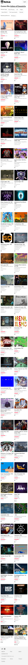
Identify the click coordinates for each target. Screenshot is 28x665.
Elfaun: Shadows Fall (5, 202)
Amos (15, 598)
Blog (20, 651)
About (3, 651)
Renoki (15, 349)
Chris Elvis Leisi (17, 370)
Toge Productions (17, 76)
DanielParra (3, 577)
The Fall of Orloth (18, 244)
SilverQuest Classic (5, 244)
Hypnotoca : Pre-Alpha (6, 453)
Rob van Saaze (3, 476)
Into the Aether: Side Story (20, 159)
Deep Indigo (3, 595)
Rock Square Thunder (5, 226)
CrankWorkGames (4, 496)
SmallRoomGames (17, 205)
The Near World (4, 556)
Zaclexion (2, 620)
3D (17, 9)
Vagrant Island (4, 286)
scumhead (16, 56)
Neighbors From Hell (5, 636)
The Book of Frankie (18, 307)
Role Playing (11, 9)
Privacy (20, 658)
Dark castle (3, 265)
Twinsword (16, 535)
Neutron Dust (3, 455)
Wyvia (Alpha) (17, 348)
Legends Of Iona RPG (5, 307)
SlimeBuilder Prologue (6, 223)
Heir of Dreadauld (18, 473)
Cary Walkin (16, 330)
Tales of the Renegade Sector (6, 413)
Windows (13, 15)
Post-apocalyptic (13, 12)
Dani (2, 34)
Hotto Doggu (16, 496)
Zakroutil (2, 141)
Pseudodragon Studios (18, 455)
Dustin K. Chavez (17, 143)
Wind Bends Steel (17, 289)
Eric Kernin (3, 517)
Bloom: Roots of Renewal (6, 117)
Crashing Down (17, 223)
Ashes (15, 494)
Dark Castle (3, 159)
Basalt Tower (16, 120)
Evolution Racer (17, 556)
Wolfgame (3, 247)
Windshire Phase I (5, 327)
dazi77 (2, 557)
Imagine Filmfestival (4, 98)
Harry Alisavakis (17, 537)
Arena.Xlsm (17, 327)
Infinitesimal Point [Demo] (20, 202)
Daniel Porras (3, 598)
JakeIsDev (3, 537)
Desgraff (2, 309)
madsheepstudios (17, 309)
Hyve (2, 330)
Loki (1, 162)
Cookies (3, 661)
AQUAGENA (3, 515)
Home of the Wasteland (6, 616)
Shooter (21, 12)
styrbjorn (16, 476)
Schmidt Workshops (18, 517)
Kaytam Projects (17, 435)
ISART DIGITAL (17, 411)
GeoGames (16, 617)
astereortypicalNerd (4, 638)
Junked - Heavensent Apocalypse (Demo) (19, 637)
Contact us (4, 653)
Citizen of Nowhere (5, 368)
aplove (2, 77)
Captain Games (17, 557)
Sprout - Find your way (19, 368)
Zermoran (3, 288)
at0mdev (2, 434)
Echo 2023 (16, 409)
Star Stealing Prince (18, 31)
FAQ (11, 651)
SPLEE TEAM (16, 163)
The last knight (17, 181)
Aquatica (16, 616)
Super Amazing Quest (5, 473)
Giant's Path (17, 74)
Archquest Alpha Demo (19, 453)
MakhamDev (16, 577)
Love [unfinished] (4, 388)
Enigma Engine (17, 117)
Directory (3, 658)
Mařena (2, 139)
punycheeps (3, 184)
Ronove (15, 34)
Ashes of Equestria (18, 6)
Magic (21, 9)
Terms (11, 658)
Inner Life (3, 52)
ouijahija (2, 53)
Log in (24, 1)
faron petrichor (17, 268)
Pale (15, 226)
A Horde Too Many (5, 348)
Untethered (16, 595)
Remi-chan (16, 640)
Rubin (15, 99)
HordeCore (3, 350)
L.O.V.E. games (3, 390)
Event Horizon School (18, 391)
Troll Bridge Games (17, 247)
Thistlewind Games (4, 204)
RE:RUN (2, 31)
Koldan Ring (3, 431)
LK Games (2, 371)
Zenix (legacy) (4, 535)
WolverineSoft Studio (5, 121)
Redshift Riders (17, 286)
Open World (4, 12)
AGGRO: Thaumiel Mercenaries (5, 74)
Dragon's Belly (4, 181)
